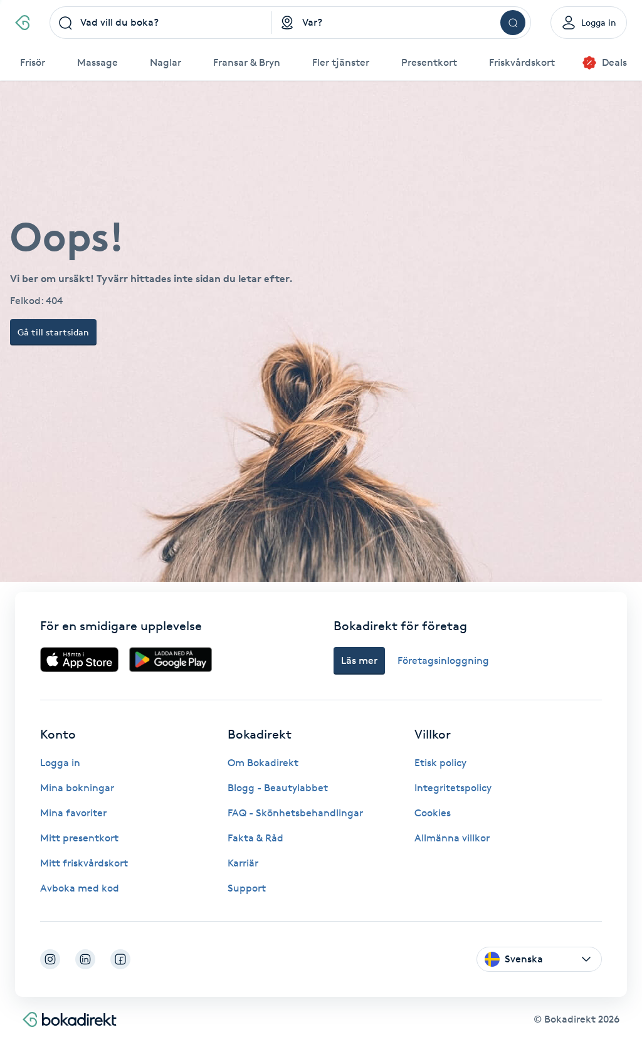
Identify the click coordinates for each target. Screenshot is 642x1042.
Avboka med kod (79, 888)
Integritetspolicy (453, 788)
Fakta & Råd (255, 838)
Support (247, 888)
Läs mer (359, 660)
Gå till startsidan (53, 332)
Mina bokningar (77, 788)
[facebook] (120, 959)
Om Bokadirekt (263, 763)
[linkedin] (85, 959)
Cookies (432, 813)
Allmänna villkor (452, 838)
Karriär (243, 863)
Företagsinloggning (443, 660)
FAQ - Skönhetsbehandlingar (295, 813)
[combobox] (161, 22)
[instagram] (50, 959)
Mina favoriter (73, 813)
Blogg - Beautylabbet (278, 788)
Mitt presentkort (79, 838)
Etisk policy (440, 763)
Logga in (60, 763)
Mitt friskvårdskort (84, 863)
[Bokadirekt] (22, 22)
